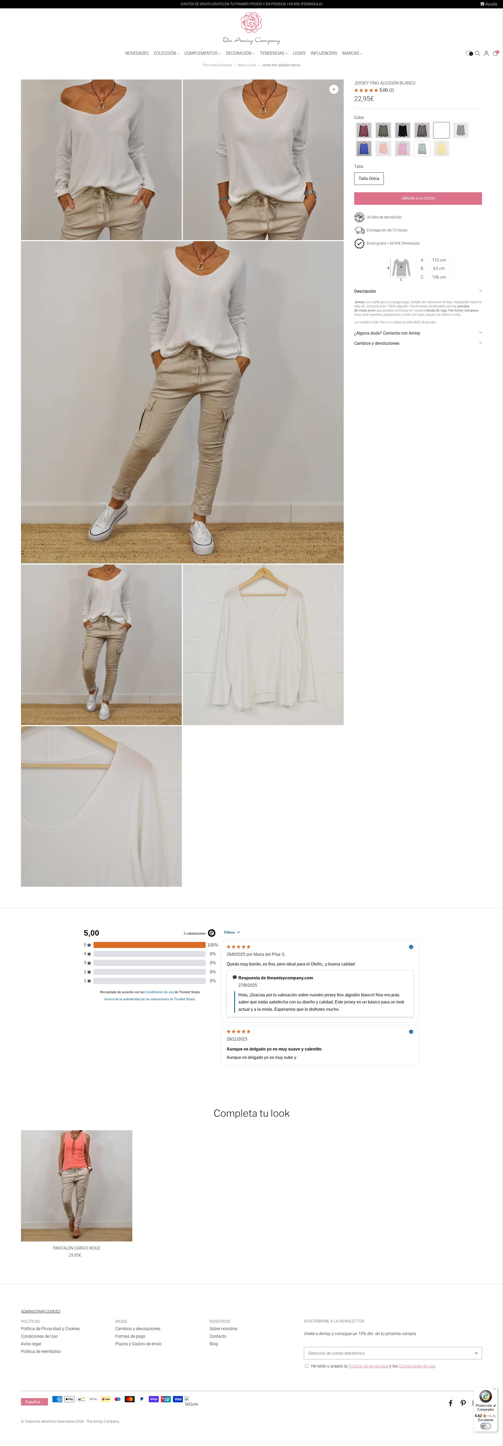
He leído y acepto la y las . (373, 1366)
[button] (364, 130)
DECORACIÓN (238, 53)
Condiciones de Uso (39, 1336)
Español (32, 1401)
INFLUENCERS (324, 53)
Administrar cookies (40, 1311)
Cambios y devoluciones (376, 343)
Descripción (365, 291)
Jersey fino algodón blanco (281, 65)
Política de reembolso (41, 1351)
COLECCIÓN (165, 53)
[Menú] (494, 1390)
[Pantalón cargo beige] (76, 1185)
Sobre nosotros (223, 1328)
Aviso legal (31, 1343)
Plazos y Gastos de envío (138, 1343)
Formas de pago (130, 1336)
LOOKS (299, 53)
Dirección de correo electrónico (334, 1347)
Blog (214, 1343)
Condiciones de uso (417, 1366)
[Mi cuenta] (486, 53)
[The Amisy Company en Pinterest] (463, 1404)
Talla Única (369, 178)
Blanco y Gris (247, 65)
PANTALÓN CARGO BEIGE (76, 1248)
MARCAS (350, 53)
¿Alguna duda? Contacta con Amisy (387, 333)
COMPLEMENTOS (200, 53)
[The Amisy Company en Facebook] (450, 1404)
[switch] (485, 1426)
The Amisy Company (217, 65)
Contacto (218, 1336)
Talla (358, 166)
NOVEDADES (137, 53)
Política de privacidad (368, 1366)
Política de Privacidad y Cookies (50, 1328)
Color (359, 117)
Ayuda (490, 4)
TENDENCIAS (272, 53)
